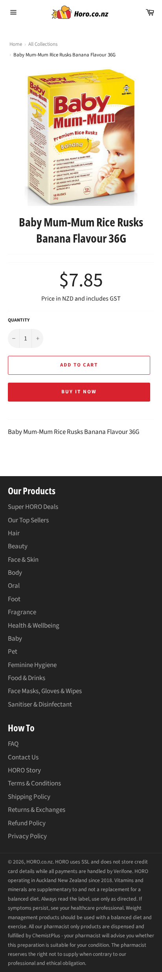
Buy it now (79, 391)
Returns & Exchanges (36, 810)
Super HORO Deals (33, 507)
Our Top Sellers (28, 520)
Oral (14, 586)
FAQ (13, 744)
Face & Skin (23, 560)
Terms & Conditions (34, 783)
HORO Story (24, 770)
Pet (12, 651)
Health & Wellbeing (33, 625)
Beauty (18, 546)
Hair (14, 533)
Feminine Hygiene (32, 665)
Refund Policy (27, 823)
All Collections (42, 44)
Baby (15, 638)
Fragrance (22, 612)
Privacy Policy (27, 836)
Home (15, 44)
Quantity (18, 320)
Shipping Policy (29, 797)
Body (15, 573)
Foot (14, 599)
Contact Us (23, 757)
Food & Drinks (26, 678)
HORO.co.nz (39, 861)
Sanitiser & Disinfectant (40, 704)
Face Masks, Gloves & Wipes (45, 691)
